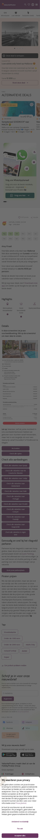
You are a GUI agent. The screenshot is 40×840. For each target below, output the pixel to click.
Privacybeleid (20, 803)
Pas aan (20, 828)
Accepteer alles (20, 836)
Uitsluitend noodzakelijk (20, 822)
